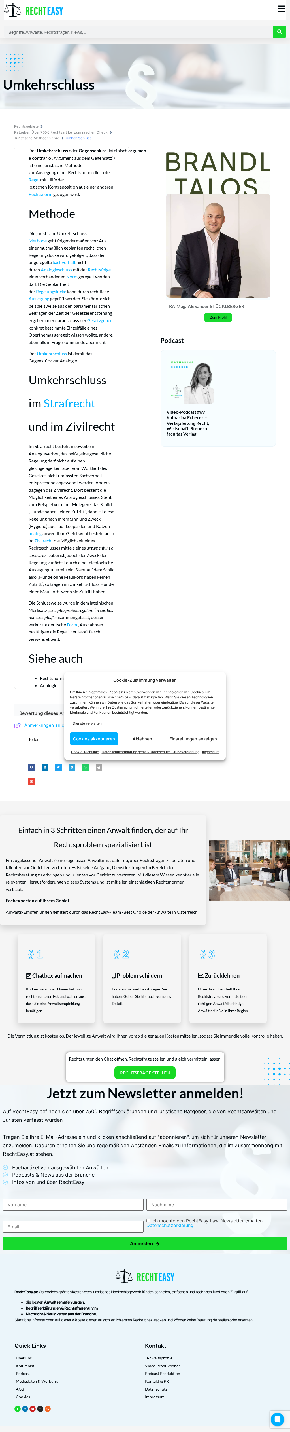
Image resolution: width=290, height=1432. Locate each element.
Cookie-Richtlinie (85, 752)
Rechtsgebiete (26, 126)
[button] (31, 767)
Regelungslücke (51, 291)
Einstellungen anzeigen (193, 738)
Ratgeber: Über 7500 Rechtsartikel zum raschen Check (61, 132)
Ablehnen (142, 738)
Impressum (210, 752)
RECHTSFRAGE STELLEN (145, 1072)
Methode (38, 240)
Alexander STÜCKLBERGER (216, 306)
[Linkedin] (25, 1409)
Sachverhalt (64, 262)
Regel (34, 179)
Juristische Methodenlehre (36, 138)
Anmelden (145, 1244)
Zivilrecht (43, 540)
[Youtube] (32, 1409)
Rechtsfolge (99, 269)
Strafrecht (69, 403)
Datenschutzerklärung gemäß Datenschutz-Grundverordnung (150, 752)
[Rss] (48, 1409)
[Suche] (279, 32)
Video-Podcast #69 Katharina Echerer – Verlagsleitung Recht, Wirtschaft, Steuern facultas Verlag (188, 422)
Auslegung (39, 298)
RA (172, 306)
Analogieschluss (56, 269)
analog (35, 533)
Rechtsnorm (40, 194)
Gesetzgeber (99, 320)
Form (72, 624)
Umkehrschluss (52, 353)
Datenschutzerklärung (169, 1225)
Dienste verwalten (87, 723)
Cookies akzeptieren (94, 738)
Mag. (181, 306)
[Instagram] (40, 1409)
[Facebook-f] (17, 1409)
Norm (72, 276)
